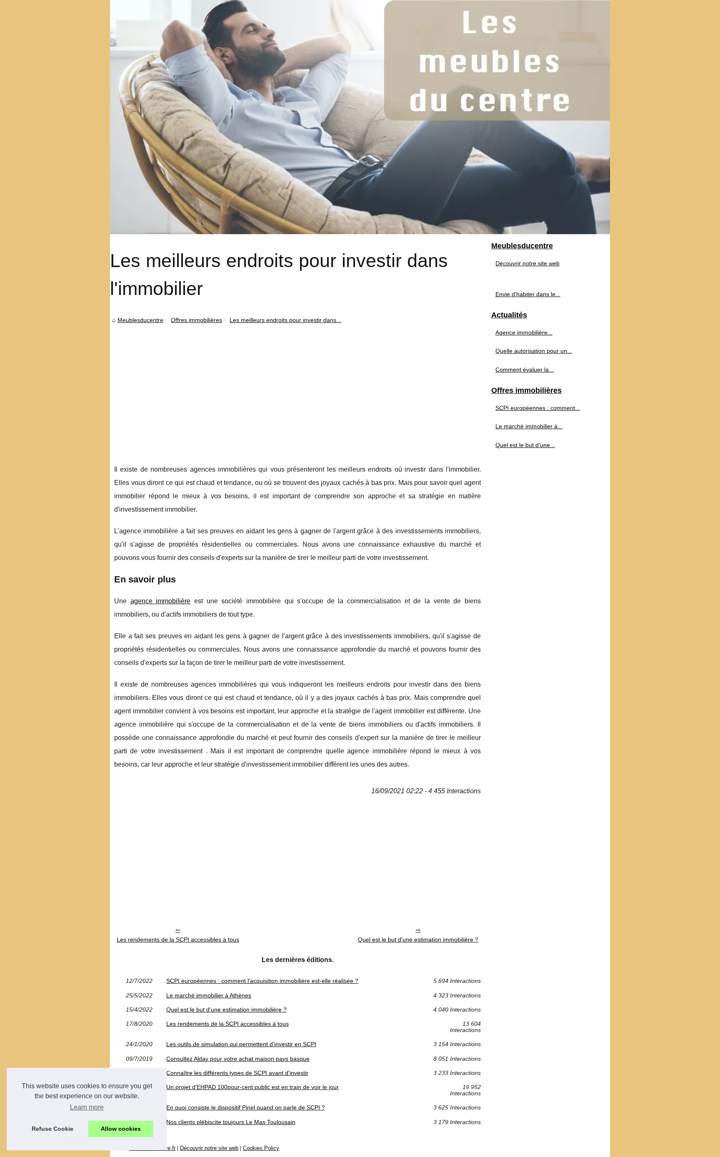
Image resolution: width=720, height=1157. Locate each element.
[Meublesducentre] (360, 117)
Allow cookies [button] (121, 1128)
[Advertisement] (297, 388)
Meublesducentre (140, 320)
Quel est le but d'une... (525, 445)
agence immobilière (160, 601)
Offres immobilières (196, 320)
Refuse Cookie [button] (52, 1128)
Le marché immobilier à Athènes (208, 995)
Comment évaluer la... (524, 369)
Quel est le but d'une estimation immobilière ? (418, 939)
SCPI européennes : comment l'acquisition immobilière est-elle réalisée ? (262, 981)
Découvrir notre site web (527, 263)
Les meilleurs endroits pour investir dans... (285, 320)
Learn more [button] (87, 1107)
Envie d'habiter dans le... (527, 294)
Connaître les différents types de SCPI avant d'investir (237, 1073)
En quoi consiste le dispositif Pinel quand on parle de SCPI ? (245, 1107)
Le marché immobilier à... (528, 426)
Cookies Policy (261, 1148)
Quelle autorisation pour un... (533, 350)
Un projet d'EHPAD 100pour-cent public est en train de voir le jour (252, 1087)
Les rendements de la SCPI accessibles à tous (178, 939)
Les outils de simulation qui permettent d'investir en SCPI (241, 1044)
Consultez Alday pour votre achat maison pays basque (238, 1059)
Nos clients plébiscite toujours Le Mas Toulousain (230, 1122)
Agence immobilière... (523, 332)
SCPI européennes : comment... (537, 408)
